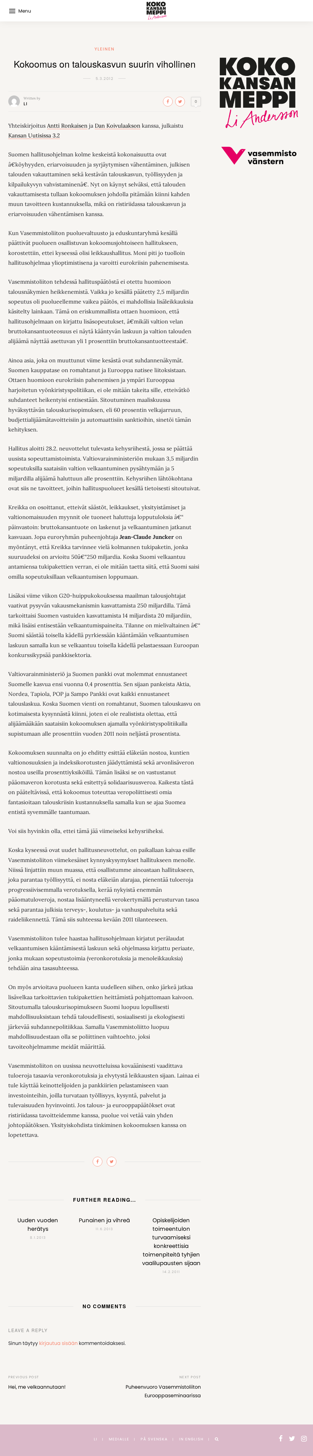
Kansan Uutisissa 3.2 (34, 135)
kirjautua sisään (58, 1343)
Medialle (119, 1439)
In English (191, 1439)
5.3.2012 (105, 78)
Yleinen (104, 49)
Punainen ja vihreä (104, 1220)
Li (26, 104)
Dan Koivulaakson (117, 125)
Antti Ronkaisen (67, 125)
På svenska (154, 1439)
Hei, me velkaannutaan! (37, 1387)
